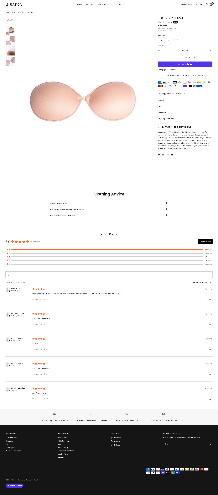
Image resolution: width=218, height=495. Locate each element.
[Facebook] (159, 154)
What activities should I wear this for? (66, 209)
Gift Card (122, 4)
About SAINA (62, 438)
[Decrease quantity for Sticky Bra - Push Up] (159, 57)
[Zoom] (146, 20)
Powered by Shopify (32, 480)
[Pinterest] (168, 154)
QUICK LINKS (11, 433)
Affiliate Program (64, 441)
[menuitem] (79, 4)
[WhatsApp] (172, 154)
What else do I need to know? (62, 215)
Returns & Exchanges (13, 451)
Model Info (162, 112)
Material (161, 100)
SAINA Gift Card (11, 438)
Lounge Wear (21, 12)
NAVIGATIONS (63, 433)
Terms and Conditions (66, 451)
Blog (60, 444)
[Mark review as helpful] (210, 299)
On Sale (112, 4)
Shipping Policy (11, 447)
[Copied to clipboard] (177, 154)
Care (160, 106)
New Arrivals (102, 4)
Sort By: (195, 282)
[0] (210, 4)
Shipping (160, 28)
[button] (41, 241)
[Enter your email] (210, 444)
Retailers (61, 457)
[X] (163, 154)
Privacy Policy (63, 447)
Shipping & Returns (166, 118)
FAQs (7, 444)
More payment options (167, 70)
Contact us (9, 441)
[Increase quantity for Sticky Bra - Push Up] (166, 57)
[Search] (207, 4)
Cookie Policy (63, 454)
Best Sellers (90, 4)
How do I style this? (58, 203)
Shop (79, 4)
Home (7, 12)
